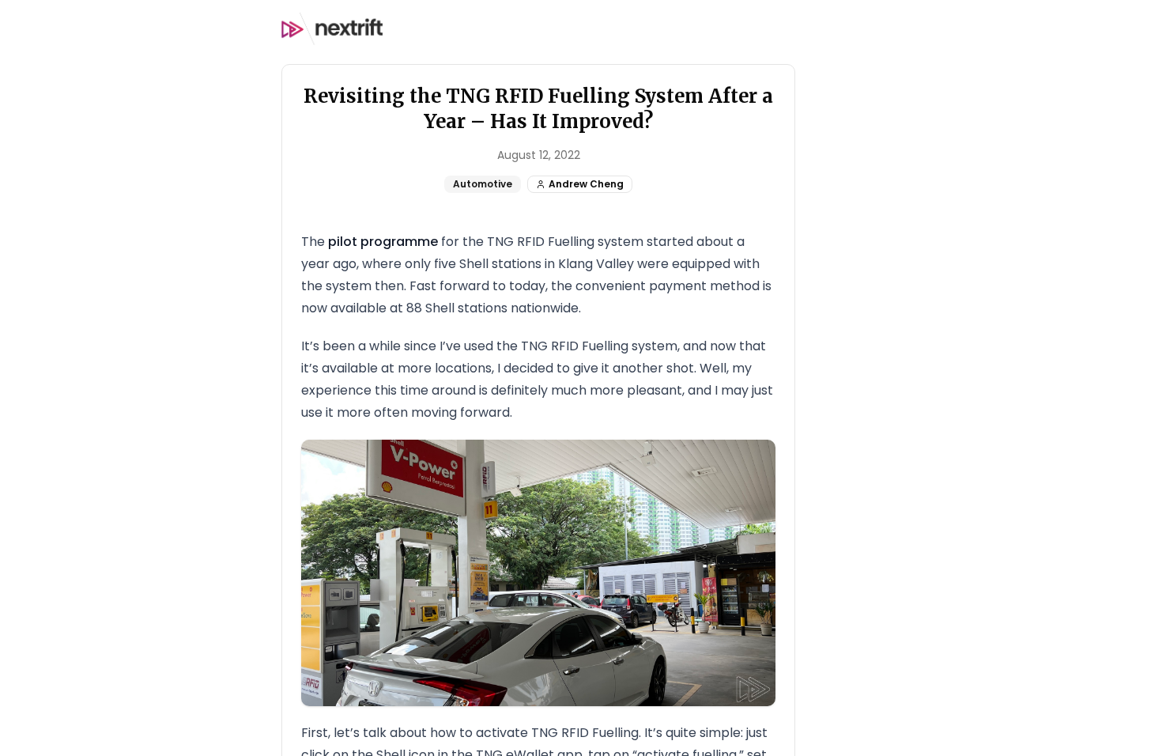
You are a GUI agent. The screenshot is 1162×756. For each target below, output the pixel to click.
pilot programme (383, 241)
